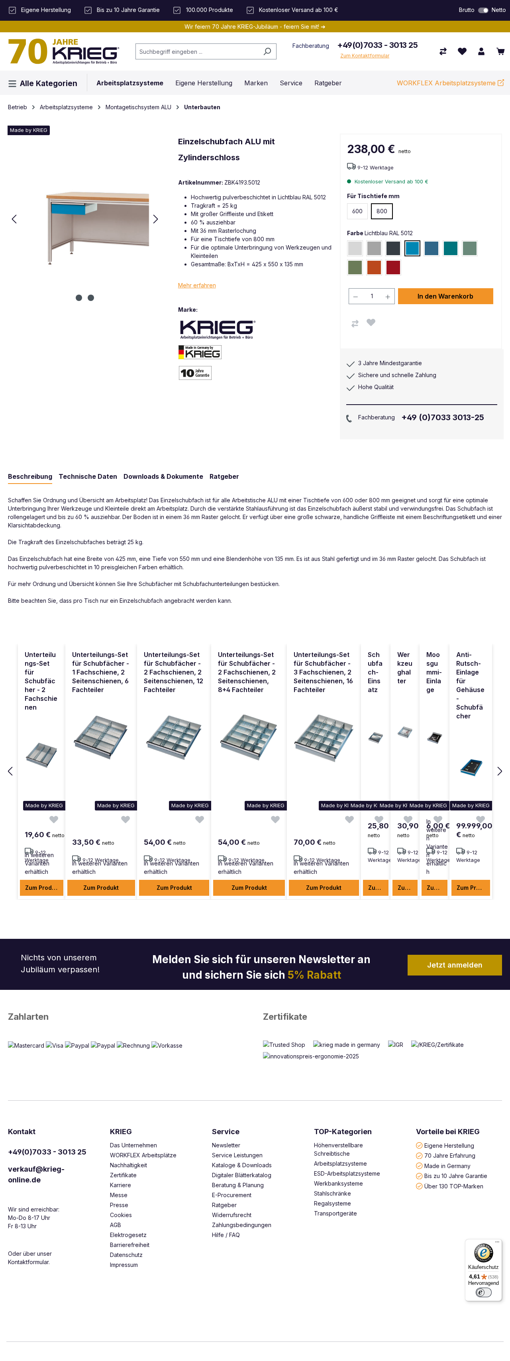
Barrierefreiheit (129, 1244)
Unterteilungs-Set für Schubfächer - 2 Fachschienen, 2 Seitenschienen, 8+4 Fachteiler (247, 672)
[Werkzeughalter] (405, 732)
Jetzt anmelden (455, 965)
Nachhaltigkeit (128, 1165)
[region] (255, 772)
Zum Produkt (43, 887)
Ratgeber (224, 1205)
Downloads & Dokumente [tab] (163, 476)
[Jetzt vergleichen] (443, 51)
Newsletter (226, 1145)
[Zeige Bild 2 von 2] (91, 298)
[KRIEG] (218, 329)
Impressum (124, 1264)
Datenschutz (126, 1254)
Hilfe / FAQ (226, 1234)
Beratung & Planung (238, 1185)
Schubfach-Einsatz (375, 672)
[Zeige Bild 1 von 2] (79, 298)
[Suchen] (267, 51)
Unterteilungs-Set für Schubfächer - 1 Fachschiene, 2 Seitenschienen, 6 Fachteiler (100, 672)
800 (382, 211)
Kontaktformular (28, 1262)
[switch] (483, 10)
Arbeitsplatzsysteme (340, 1163)
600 (357, 211)
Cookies (121, 1215)
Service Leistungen (237, 1155)
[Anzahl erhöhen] (388, 296)
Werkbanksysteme (338, 1183)
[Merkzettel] (462, 51)
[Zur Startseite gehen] (64, 51)
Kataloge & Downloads (242, 1165)
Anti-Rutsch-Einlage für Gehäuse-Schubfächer (470, 685)
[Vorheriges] (14, 219)
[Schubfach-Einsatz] (376, 738)
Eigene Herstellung (449, 1145)
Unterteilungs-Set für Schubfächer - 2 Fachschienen (41, 681)
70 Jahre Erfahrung (449, 1155)
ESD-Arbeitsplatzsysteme (347, 1173)
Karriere (120, 1185)
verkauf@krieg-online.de (36, 1174)
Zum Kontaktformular (364, 56)
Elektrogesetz (128, 1234)
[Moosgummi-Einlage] (434, 738)
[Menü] (497, 1244)
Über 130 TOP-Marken (453, 1185)
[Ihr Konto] (481, 51)
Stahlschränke (332, 1193)
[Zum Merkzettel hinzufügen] (371, 322)
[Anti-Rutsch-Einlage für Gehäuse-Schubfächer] (470, 764)
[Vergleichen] (355, 324)
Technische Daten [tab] (88, 476)
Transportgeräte (335, 1213)
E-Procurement (231, 1195)
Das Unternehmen (133, 1145)
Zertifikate (285, 1016)
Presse (119, 1205)
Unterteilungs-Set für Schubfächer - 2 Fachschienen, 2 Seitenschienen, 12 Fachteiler (173, 672)
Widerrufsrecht (231, 1215)
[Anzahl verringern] (355, 296)
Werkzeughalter (404, 668)
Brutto (467, 9)
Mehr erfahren (197, 285)
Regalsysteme (332, 1203)
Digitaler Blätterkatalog (241, 1175)
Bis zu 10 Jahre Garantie (455, 1175)
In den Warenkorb (445, 296)
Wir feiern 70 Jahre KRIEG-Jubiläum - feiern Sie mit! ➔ (255, 26)
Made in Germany (447, 1165)
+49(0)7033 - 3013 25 (377, 45)
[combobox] (196, 51)
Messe (119, 1195)
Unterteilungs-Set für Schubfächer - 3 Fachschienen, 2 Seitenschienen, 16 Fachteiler (323, 672)
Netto (499, 9)
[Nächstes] (156, 219)
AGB (115, 1224)
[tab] (30, 477)
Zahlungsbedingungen (241, 1224)
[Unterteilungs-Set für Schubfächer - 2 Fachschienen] (42, 755)
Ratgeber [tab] (224, 476)
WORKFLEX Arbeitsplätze (143, 1155)
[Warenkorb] (500, 51)
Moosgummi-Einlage (434, 672)
